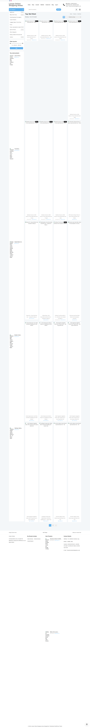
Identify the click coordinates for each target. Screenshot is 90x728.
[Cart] (80, 9)
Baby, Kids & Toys (13, 14)
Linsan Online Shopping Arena (16, 5)
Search (58, 9)
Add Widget (45, 532)
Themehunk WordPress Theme (56, 726)
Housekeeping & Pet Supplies (15, 17)
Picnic (11, 24)
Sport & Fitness (13, 29)
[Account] (76, 9)
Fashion (11, 37)
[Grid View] (64, 17)
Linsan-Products (30, 541)
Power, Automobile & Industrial (16, 27)
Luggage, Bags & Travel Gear (15, 22)
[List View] (67, 17)
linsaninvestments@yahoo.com (75, 6)
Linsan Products (13, 19)
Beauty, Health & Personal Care (16, 34)
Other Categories (13, 32)
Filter (16, 48)
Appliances (12, 12)
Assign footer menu (13, 532)
